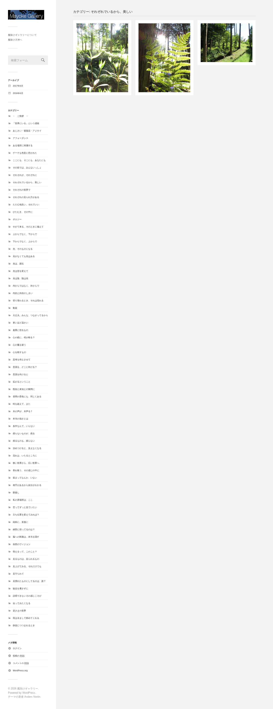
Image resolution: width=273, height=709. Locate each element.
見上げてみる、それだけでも (27, 566)
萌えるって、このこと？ (25, 551)
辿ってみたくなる (21, 603)
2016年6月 (18, 93)
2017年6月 (18, 86)
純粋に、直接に (20, 522)
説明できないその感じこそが (27, 596)
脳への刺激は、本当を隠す (26, 537)
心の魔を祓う (19, 345)
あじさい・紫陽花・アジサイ (27, 131)
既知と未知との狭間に (24, 389)
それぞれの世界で (21, 190)
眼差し (16, 492)
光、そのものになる (23, 249)
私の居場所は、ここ (23, 500)
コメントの (21, 663)
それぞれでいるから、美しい (27, 182)
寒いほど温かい (20, 322)
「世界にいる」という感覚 (26, 123)
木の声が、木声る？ (23, 411)
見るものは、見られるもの (26, 559)
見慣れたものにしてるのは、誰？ (29, 581)
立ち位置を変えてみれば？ (26, 514)
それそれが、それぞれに (25, 175)
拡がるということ (21, 382)
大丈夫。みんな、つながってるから (30, 315)
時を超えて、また (21, 404)
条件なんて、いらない (24, 426)
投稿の (18, 656)
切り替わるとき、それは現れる (28, 300)
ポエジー (17, 219)
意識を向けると (20, 374)
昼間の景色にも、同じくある (27, 396)
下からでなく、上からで (25, 241)
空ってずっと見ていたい (25, 507)
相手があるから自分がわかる (27, 485)
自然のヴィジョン (21, 544)
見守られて (18, 574)
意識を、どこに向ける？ (25, 367)
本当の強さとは (20, 418)
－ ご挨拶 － (20, 116)
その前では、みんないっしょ (27, 167)
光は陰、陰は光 (20, 278)
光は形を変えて (20, 271)
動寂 (15, 308)
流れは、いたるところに (25, 455)
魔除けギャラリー (27, 688)
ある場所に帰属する (23, 145)
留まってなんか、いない (25, 478)
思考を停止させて (21, 359)
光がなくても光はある (24, 256)
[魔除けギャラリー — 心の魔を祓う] (28, 15)
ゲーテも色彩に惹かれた (25, 153)
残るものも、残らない (24, 441)
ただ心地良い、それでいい (26, 204)
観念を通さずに (20, 588)
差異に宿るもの (20, 330)
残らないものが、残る (24, 433)
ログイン (17, 648)
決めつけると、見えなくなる (27, 448)
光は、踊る (18, 263)
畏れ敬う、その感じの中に (26, 470)
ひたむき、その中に (23, 212)
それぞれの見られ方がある (26, 197)
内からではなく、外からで (26, 286)
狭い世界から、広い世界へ (26, 463)
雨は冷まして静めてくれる (26, 618)
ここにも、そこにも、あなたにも (29, 160)
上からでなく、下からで (25, 234)
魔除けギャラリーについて (22, 35)
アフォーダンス (20, 138)
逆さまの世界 (19, 610)
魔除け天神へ (15, 40)
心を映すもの (19, 352)
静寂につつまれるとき (24, 625)
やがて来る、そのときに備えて (28, 226)
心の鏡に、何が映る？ (24, 337)
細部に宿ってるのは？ (24, 529)
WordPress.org (20, 670)
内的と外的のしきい (23, 293)
